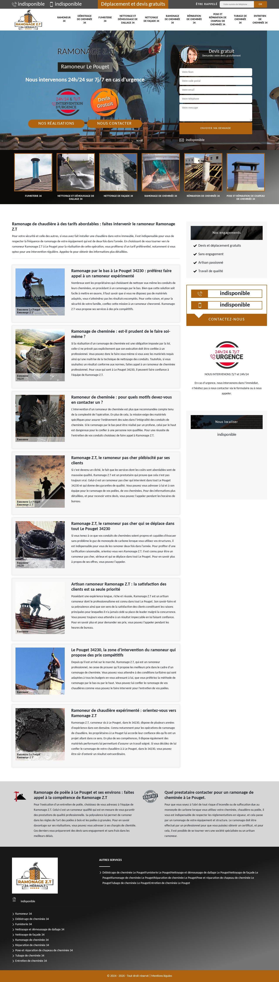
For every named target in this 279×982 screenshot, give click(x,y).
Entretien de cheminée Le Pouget (169, 883)
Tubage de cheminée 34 (240, 19)
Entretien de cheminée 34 (260, 19)
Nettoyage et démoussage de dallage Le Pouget (200, 872)
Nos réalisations (56, 124)
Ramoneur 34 (64, 19)
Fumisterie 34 (105, 19)
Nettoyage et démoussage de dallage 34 (128, 19)
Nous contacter (114, 124)
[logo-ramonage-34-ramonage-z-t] (28, 20)
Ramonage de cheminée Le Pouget (132, 878)
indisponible (31, 4)
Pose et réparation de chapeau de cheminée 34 (217, 19)
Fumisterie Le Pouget (158, 872)
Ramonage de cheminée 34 (172, 19)
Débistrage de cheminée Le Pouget (123, 872)
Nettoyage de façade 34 (151, 19)
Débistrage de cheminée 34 (84, 19)
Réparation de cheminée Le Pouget (175, 878)
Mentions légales (161, 976)
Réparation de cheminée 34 (194, 19)
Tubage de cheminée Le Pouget (130, 883)
